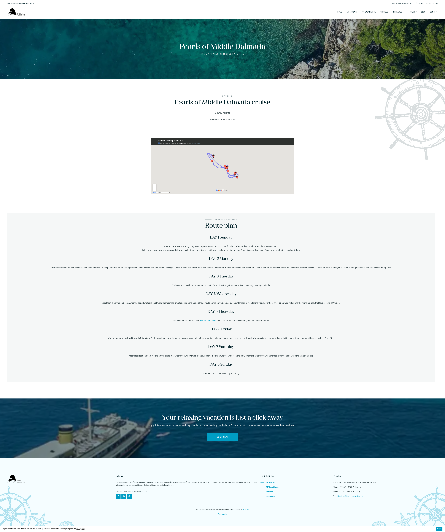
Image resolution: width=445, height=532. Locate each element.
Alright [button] (439, 529)
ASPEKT (246, 509)
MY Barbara (352, 12)
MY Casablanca (369, 12)
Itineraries (397, 12)
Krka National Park (208, 320)
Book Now (222, 437)
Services (384, 12)
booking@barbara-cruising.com (22, 3)
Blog (423, 12)
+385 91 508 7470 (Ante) (428, 3)
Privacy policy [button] (80, 529)
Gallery (413, 12)
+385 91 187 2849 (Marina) (402, 3)
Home (339, 12)
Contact (434, 12)
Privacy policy (222, 514)
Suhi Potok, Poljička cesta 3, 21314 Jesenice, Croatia (354, 482)
